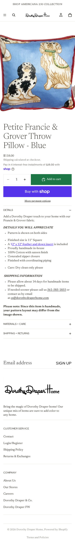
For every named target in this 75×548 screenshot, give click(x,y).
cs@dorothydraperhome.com (30, 298)
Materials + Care (14, 324)
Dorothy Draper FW (16, 507)
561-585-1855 (56, 290)
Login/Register (13, 443)
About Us (9, 481)
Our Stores (10, 487)
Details (8, 210)
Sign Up (64, 363)
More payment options (38, 201)
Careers (8, 494)
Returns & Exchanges (16, 456)
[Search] (13, 15)
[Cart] (70, 15)
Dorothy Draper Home (29, 529)
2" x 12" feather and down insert (32, 244)
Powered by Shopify (56, 529)
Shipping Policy (13, 450)
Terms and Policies (38, 537)
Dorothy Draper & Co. (17, 500)
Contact (8, 436)
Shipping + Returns (16, 333)
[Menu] (5, 15)
